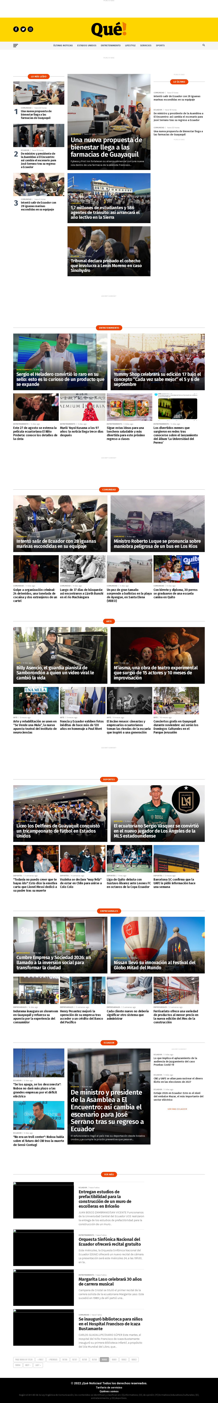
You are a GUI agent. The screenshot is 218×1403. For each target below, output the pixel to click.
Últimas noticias (63, 45)
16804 (17, 1365)
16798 (84, 1359)
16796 (64, 1359)
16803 (134, 1359)
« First (41, 1359)
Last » (38, 1365)
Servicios (145, 45)
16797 (74, 1359)
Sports (160, 45)
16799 (94, 1359)
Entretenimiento (111, 45)
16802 (124, 1359)
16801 (114, 1359)
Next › (27, 1365)
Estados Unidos (86, 45)
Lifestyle (130, 45)
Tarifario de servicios (109, 1387)
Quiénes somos (109, 1391)
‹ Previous (53, 1359)
